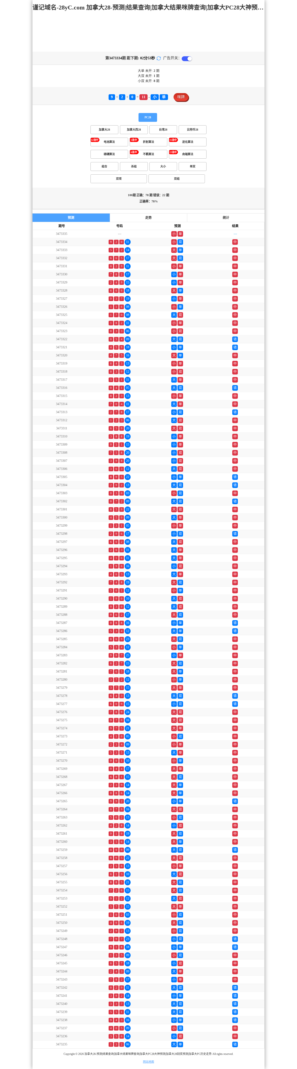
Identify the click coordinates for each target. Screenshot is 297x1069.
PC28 (148, 117)
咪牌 (181, 97)
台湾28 (163, 129)
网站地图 (148, 1061)
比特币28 (192, 129)
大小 (163, 166)
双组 (177, 178)
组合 (104, 166)
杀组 (134, 166)
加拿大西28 (134, 129)
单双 (192, 166)
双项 (119, 178)
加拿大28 (104, 129)
